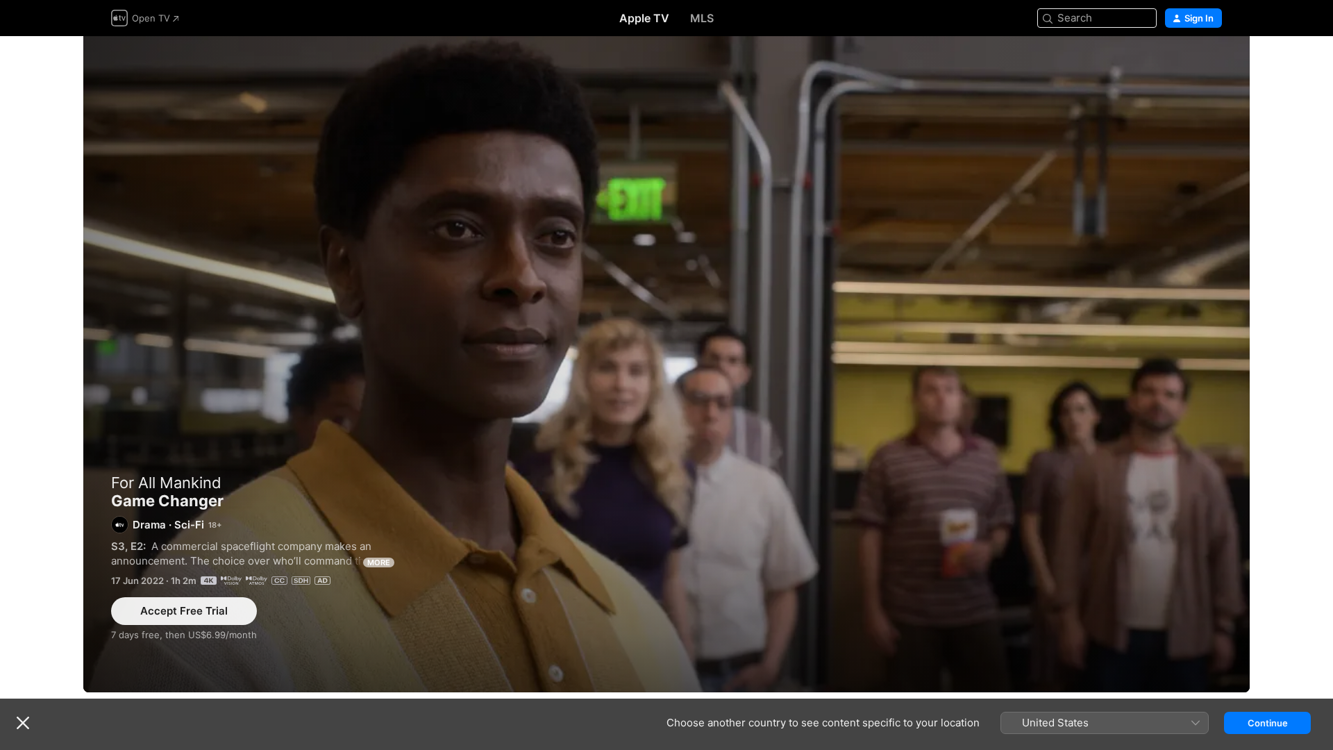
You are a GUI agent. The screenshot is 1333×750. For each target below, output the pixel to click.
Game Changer (666, 364)
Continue (1268, 722)
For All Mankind (166, 483)
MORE (378, 562)
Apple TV (644, 18)
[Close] (23, 723)
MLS (702, 18)
